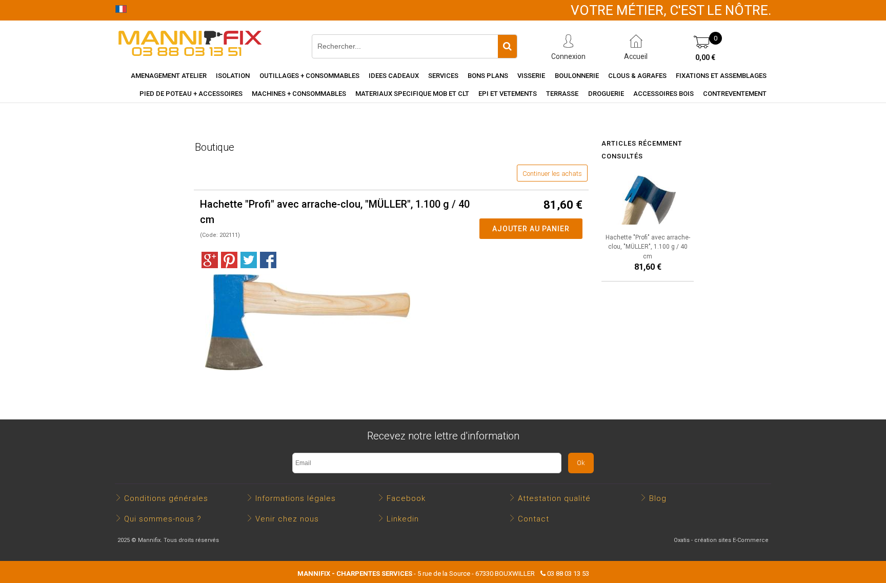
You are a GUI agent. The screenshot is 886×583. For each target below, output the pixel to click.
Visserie (531, 75)
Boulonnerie (577, 75)
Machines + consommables (299, 93)
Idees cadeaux (394, 75)
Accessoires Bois (663, 93)
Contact (533, 519)
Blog (658, 498)
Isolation (233, 75)
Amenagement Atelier (169, 75)
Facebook (406, 498)
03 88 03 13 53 (568, 573)
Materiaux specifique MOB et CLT (412, 93)
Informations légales (295, 498)
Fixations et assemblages (721, 75)
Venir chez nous (287, 519)
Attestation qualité (554, 498)
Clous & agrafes (637, 75)
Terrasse (562, 93)
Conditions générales (166, 498)
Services (443, 75)
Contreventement (735, 93)
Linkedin (403, 519)
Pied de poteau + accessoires (191, 93)
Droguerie (606, 93)
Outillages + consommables (309, 75)
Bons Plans (488, 75)
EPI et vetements (507, 93)
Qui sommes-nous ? (163, 519)
